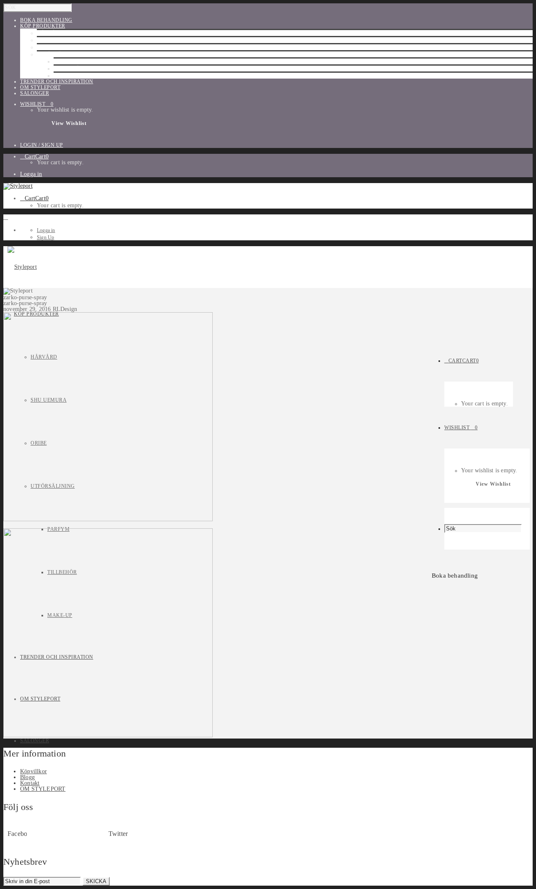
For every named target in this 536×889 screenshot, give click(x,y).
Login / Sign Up (41, 145)
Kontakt (29, 783)
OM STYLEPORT (42, 789)
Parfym (65, 61)
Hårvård (50, 33)
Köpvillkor (33, 771)
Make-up (66, 76)
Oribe (45, 47)
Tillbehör (68, 68)
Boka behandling (455, 575)
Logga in (31, 174)
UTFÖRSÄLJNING (59, 54)
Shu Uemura (55, 40)
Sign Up (45, 237)
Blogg (27, 777)
